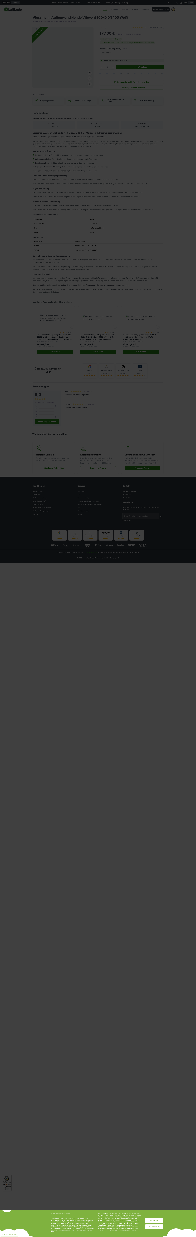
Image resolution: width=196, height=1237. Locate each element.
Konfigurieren (154, 1220)
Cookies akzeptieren (154, 1226)
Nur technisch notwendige (9, 1234)
